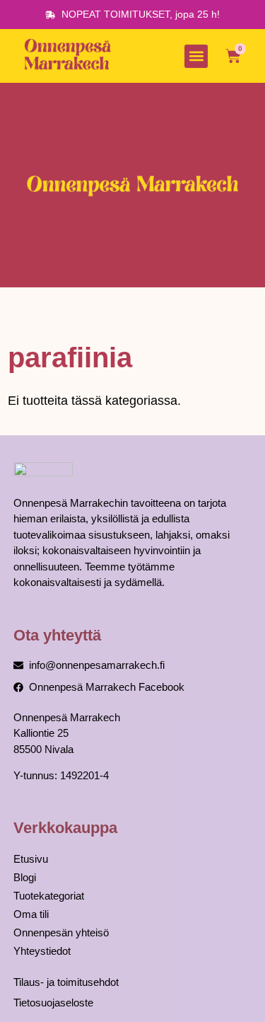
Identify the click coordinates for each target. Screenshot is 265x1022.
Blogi (24, 877)
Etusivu (30, 859)
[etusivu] (69, 56)
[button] (196, 56)
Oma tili (31, 914)
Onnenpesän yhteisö (61, 932)
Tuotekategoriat (48, 896)
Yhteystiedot (42, 951)
